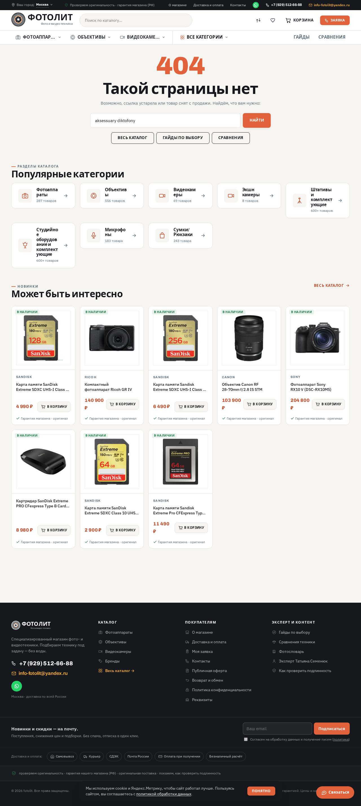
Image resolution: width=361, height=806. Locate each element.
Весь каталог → (120, 670)
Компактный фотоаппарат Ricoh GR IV (108, 387)
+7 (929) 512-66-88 (286, 5)
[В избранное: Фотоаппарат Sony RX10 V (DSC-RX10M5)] (342, 315)
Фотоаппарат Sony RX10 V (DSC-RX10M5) (310, 387)
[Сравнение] (258, 20)
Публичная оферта (209, 670)
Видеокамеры (118, 651)
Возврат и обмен (207, 680)
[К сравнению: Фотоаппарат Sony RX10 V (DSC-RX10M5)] (342, 329)
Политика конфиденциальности (221, 689)
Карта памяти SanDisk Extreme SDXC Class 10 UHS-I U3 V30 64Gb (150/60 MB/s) (112, 513)
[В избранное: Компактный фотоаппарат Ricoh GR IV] (136, 315)
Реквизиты (202, 699)
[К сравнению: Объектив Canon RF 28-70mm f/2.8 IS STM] (273, 329)
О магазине (178, 5)
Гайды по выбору (183, 138)
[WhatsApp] (256, 5)
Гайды (302, 37)
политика (341, 739)
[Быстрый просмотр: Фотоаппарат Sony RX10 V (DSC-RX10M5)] (342, 343)
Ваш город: (33, 4)
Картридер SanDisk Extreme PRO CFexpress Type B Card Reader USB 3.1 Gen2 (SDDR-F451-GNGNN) (42, 508)
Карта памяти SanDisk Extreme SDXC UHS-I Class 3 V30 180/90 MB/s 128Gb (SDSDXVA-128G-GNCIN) (42, 392)
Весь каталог (132, 138)
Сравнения (331, 37)
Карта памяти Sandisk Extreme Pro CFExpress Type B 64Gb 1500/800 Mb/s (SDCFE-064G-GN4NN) (178, 515)
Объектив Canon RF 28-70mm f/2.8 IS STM (242, 387)
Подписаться (331, 728)
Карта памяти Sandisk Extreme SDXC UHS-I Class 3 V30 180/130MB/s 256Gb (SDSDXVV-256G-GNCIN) (179, 392)
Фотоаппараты (119, 632)
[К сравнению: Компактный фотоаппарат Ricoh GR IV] (136, 329)
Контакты (238, 5)
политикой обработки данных (163, 793)
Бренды (112, 661)
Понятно (261, 791)
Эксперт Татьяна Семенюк (303, 661)
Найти (257, 120)
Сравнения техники (297, 641)
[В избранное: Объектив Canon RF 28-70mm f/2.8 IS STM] (273, 315)
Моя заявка (202, 651)
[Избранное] (273, 20)
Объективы (115, 641)
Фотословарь (291, 651)
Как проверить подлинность (305, 670)
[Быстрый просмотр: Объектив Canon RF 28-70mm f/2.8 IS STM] (273, 343)
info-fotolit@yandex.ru (332, 5)
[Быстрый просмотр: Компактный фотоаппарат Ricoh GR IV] (136, 343)
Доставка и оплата (208, 5)
